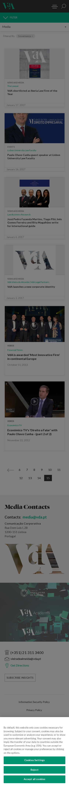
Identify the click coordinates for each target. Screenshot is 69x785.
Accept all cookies (34, 779)
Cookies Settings (34, 760)
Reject (34, 769)
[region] (34, 751)
